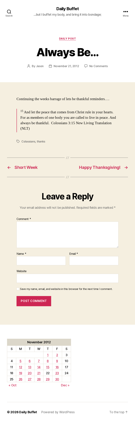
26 (20, 379)
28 (39, 379)
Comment (24, 219)
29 (47, 379)
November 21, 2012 (66, 66)
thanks (41, 141)
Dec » (65, 385)
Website (22, 271)
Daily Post (67, 38)
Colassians (28, 141)
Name (21, 253)
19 (20, 373)
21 (38, 373)
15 (47, 367)
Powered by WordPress (58, 412)
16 (57, 367)
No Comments (98, 66)
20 (29, 373)
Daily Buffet (67, 9)
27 (29, 379)
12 (20, 367)
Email (73, 253)
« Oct (13, 385)
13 (29, 367)
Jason (40, 66)
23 (57, 373)
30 (57, 379)
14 (38, 367)
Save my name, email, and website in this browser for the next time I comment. (66, 289)
